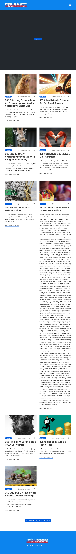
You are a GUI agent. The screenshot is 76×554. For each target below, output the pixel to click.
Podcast (8, 96)
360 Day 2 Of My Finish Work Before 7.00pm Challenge (20, 494)
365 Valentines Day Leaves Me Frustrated (54, 155)
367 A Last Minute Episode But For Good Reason (54, 102)
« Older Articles (31, 520)
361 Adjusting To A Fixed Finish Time (52, 443)
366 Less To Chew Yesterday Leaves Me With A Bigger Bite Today (20, 156)
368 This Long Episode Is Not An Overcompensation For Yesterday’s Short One (20, 103)
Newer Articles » (44, 520)
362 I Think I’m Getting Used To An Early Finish (20, 443)
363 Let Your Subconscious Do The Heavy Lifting (54, 209)
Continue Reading (12, 120)
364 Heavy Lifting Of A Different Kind (17, 209)
